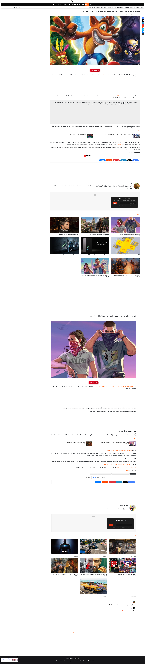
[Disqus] (95, 296)
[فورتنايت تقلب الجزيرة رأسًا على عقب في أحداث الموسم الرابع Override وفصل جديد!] (137, 136)
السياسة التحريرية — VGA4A (118, 7)
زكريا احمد (130, 183)
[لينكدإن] (143, 23)
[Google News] (97, 156)
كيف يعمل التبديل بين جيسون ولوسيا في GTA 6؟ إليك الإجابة (130, 234)
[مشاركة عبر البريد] (143, 34)
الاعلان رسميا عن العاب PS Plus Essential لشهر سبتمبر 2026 (129, 254)
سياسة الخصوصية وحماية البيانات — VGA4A (96, 7)
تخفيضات (69, 4)
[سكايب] (143, 29)
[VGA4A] (72, 1)
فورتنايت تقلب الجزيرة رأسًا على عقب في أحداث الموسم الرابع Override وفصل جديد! (118, 134)
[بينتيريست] (143, 25)
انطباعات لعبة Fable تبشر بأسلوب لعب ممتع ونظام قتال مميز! (99, 234)
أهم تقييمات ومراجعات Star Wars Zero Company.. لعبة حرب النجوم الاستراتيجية (65, 254)
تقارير (83, 4)
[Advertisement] (95, 86)
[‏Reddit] (143, 27)
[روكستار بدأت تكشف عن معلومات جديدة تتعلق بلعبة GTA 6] (64, 225)
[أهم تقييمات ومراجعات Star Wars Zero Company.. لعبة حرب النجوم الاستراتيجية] (64, 245)
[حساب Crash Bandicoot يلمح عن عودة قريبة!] (90, 136)
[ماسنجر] (143, 32)
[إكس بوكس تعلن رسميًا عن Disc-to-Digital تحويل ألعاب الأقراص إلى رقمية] (95, 245)
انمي (58, 4)
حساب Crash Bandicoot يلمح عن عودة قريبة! (78, 134)
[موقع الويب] (131, 188)
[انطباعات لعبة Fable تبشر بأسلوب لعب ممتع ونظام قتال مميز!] (95, 225)
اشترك (115, 203)
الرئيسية (91, 4)
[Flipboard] (87, 156)
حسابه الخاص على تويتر (117, 95)
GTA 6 (54, 4)
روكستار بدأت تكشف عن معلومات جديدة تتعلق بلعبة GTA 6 (69, 234)
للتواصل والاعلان (126, 7)
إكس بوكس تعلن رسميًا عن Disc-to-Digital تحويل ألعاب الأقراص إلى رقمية (96, 254)
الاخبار (87, 4)
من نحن (131, 7)
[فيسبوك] (130, 188)
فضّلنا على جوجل (94, 70)
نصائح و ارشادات (63, 4)
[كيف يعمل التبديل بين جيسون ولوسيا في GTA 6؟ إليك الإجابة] (125, 225)
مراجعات (74, 4)
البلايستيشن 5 (120, 144)
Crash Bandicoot (103, 74)
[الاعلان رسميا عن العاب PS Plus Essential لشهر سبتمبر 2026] (125, 245)
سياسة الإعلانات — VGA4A (108, 7)
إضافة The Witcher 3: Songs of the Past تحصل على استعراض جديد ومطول (127, 275)
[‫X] (129, 188)
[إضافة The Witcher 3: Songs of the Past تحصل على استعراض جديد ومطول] (125, 266)
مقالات (79, 4)
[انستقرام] (127, 188)
